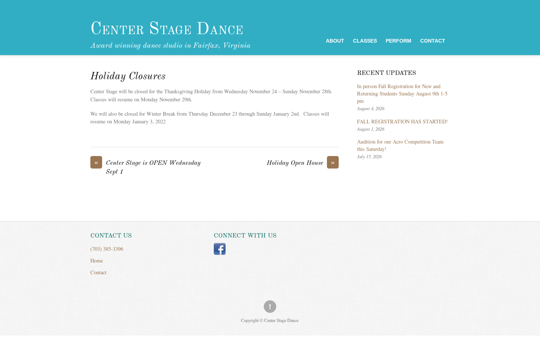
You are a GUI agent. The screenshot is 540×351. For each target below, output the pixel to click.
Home (96, 260)
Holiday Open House (301, 162)
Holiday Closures (127, 77)
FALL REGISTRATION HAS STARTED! (402, 121)
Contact (432, 41)
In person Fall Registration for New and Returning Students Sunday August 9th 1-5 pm (402, 93)
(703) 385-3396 (106, 248)
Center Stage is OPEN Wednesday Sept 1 (147, 167)
